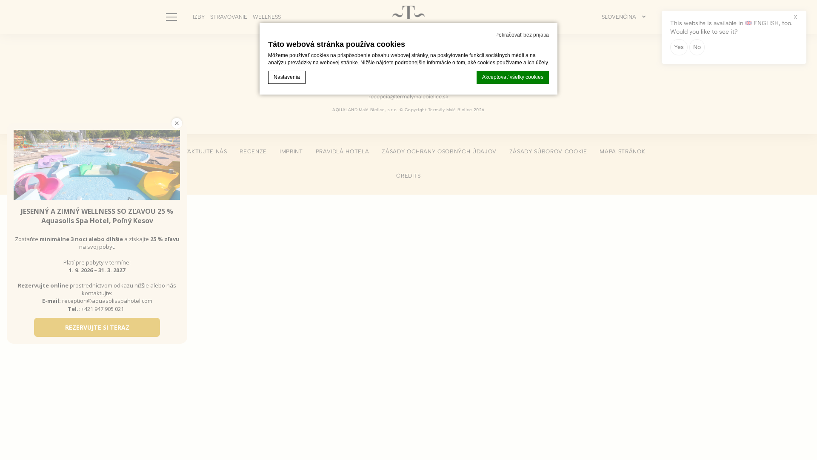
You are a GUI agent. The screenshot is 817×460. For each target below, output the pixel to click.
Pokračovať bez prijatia (522, 35)
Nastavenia (287, 77)
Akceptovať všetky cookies (512, 77)
